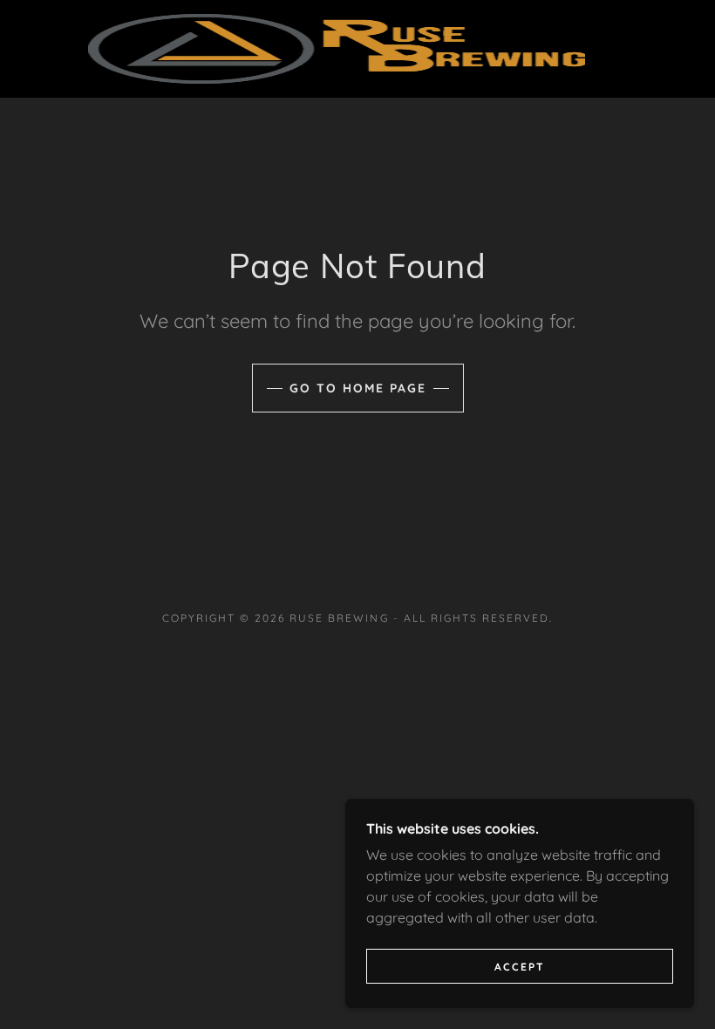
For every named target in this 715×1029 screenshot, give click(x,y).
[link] (336, 49)
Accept (519, 966)
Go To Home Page (357, 388)
